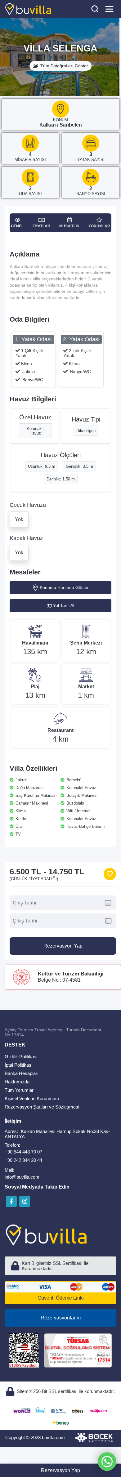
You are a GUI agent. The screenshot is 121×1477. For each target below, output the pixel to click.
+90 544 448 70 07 (23, 1151)
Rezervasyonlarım (61, 1317)
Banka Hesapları (21, 1073)
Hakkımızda (17, 1081)
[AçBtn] (95, 9)
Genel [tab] (17, 226)
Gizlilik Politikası (21, 1056)
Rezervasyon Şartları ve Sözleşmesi (42, 1106)
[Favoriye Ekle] (110, 874)
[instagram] (24, 1201)
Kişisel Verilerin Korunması (32, 1098)
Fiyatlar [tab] (41, 226)
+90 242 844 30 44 (23, 1160)
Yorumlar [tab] (99, 226)
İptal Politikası (19, 1065)
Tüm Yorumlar (19, 1090)
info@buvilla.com (22, 1177)
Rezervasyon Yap (63, 945)
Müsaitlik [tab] (69, 226)
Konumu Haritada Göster (64, 587)
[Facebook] (11, 1201)
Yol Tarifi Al (63, 605)
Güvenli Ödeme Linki (61, 1298)
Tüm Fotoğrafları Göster (64, 65)
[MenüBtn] (109, 9)
